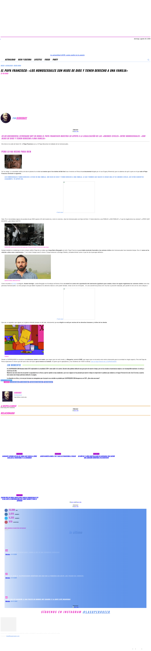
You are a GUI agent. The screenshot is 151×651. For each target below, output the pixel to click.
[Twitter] (141, 59)
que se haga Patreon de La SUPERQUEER (103, 361)
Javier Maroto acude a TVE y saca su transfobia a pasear (58, 456)
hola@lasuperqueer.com (12, 636)
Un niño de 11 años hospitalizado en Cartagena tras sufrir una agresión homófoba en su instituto (96, 457)
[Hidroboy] (6, 118)
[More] (93, 124)
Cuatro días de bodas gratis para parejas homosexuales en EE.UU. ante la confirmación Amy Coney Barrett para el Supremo (19, 499)
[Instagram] (138, 59)
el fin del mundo (15, 382)
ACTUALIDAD (9, 66)
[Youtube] (144, 59)
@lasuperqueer (96, 612)
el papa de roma (25, 382)
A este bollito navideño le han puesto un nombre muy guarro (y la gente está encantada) (37, 599)
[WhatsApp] (88, 124)
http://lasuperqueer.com (18, 395)
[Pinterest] (82, 124)
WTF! (6, 597)
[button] (148, 60)
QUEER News (17, 66)
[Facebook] (135, 59)
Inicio (2, 66)
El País (14, 283)
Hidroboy (21, 118)
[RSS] (11, 640)
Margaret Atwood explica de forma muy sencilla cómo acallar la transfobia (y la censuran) (19, 457)
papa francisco (48, 382)
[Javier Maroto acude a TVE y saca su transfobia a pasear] (58, 436)
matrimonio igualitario (37, 382)
